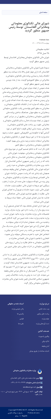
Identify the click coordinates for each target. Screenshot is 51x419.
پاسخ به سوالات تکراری (15, 412)
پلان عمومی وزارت (18, 308)
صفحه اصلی (43, 12)
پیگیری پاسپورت (43, 336)
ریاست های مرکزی (43, 313)
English (24, 415)
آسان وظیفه (45, 346)
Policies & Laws (34, 412)
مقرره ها (21, 323)
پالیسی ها (20, 313)
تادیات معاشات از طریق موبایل (39, 351)
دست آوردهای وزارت (42, 323)
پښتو (16, 415)
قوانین (22, 318)
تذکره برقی (45, 341)
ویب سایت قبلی (44, 308)
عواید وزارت (45, 318)
